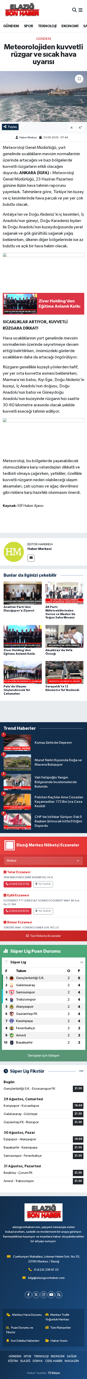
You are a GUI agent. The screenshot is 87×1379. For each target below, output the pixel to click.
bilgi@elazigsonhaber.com (46, 1277)
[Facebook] (28, 1294)
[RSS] (58, 1294)
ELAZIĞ (25, 1361)
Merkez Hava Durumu (27, 1314)
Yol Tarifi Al (44, 884)
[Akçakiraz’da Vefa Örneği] (64, 636)
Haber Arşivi (59, 1340)
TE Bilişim (54, 1373)
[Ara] (74, 10)
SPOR (28, 26)
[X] (36, 1294)
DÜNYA (38, 1361)
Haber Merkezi (28, 137)
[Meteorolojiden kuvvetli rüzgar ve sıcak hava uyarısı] (43, 96)
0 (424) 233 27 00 (19, 884)
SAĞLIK (72, 1356)
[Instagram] (43, 1294)
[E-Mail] (30, 558)
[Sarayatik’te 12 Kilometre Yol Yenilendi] (64, 672)
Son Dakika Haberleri (25, 1340)
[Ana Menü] (81, 10)
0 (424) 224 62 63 (19, 911)
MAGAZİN (72, 1361)
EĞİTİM (13, 1361)
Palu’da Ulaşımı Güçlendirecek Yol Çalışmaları (17, 690)
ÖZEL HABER (53, 1361)
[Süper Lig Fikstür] (81, 1071)
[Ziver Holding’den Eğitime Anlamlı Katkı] (23, 636)
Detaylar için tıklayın (43, 1055)
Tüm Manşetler (60, 1327)
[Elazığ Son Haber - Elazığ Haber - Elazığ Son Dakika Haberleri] (22, 10)
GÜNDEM (11, 26)
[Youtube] (51, 1294)
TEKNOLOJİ (47, 26)
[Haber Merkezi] (14, 551)
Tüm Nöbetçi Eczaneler (45, 936)
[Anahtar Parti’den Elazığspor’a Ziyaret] (23, 593)
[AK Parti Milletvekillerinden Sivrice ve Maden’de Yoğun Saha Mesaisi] (64, 593)
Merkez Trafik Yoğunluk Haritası (57, 1317)
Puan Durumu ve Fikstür (19, 1330)
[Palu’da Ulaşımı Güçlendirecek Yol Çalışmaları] (23, 672)
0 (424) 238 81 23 (46, 1269)
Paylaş (12, 126)
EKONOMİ (69, 26)
